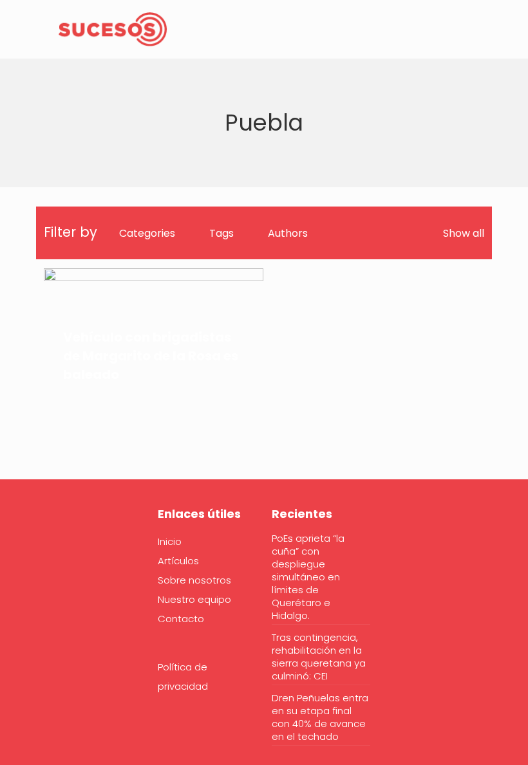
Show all (463, 233)
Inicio (170, 541)
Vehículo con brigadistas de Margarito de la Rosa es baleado (150, 355)
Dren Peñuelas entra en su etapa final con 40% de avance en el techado (320, 717)
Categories (147, 233)
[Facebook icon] (457, 30)
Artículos (178, 560)
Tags (221, 233)
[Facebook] (52, 553)
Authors (288, 233)
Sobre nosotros (194, 580)
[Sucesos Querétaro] (113, 29)
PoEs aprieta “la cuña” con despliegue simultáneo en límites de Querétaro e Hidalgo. (308, 577)
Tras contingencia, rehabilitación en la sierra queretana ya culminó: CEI (319, 657)
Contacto (181, 618)
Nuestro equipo (194, 599)
